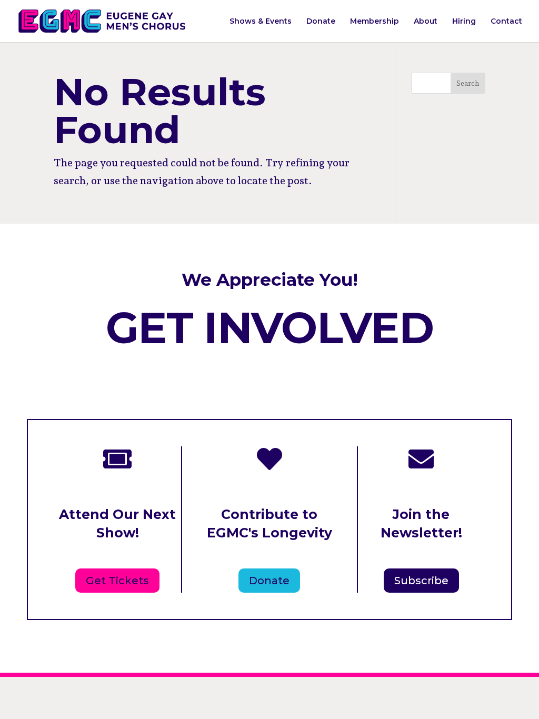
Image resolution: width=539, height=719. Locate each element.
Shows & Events (260, 21)
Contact (506, 21)
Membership (374, 21)
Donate (320, 21)
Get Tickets (117, 580)
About (425, 21)
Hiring (464, 21)
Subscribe (421, 580)
